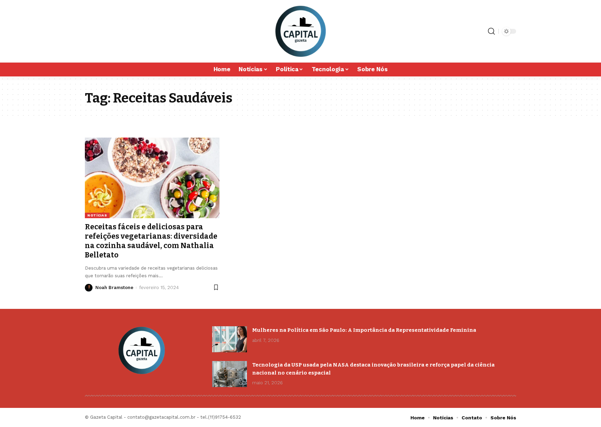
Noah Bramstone (114, 287)
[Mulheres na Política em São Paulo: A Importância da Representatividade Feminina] (229, 339)
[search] (491, 31)
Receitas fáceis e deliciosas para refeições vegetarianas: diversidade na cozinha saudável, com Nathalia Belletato (151, 241)
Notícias (97, 215)
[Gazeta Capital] (300, 31)
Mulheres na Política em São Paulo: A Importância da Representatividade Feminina (364, 330)
